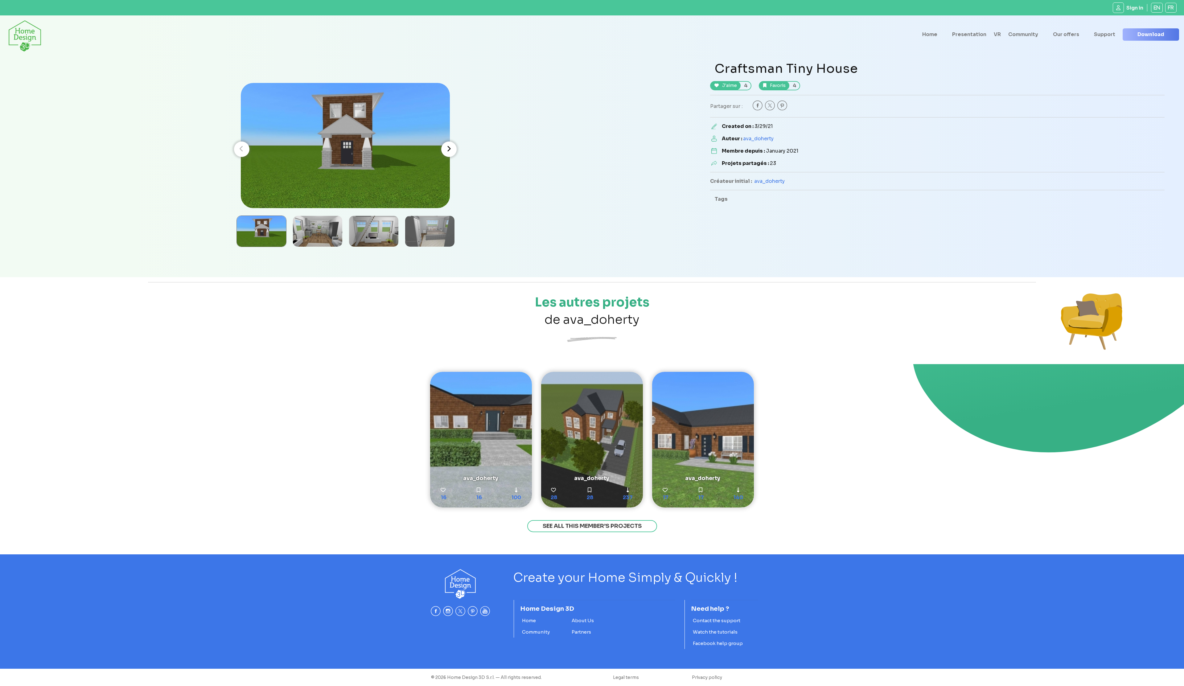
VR (997, 34)
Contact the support (716, 620)
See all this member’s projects (592, 526)
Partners (581, 632)
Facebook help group (718, 643)
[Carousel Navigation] (345, 149)
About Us (583, 620)
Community (1023, 34)
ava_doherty (758, 138)
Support (1104, 34)
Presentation (969, 34)
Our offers (1066, 34)
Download (1150, 34)
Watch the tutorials (715, 632)
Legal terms (626, 677)
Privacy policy (707, 677)
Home (929, 34)
